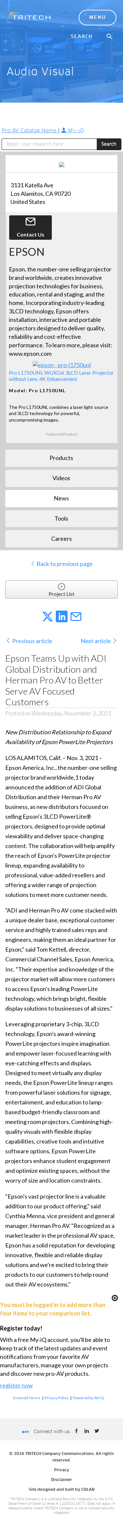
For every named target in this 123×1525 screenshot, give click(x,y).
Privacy (61, 1470)
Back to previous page (64, 563)
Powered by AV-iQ (88, 1397)
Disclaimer (61, 1480)
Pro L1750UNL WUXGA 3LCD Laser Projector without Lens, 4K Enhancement (61, 375)
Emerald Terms (26, 1397)
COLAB (87, 1490)
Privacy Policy (57, 1397)
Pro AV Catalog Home (30, 130)
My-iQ (75, 130)
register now (16, 1385)
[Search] (109, 36)
